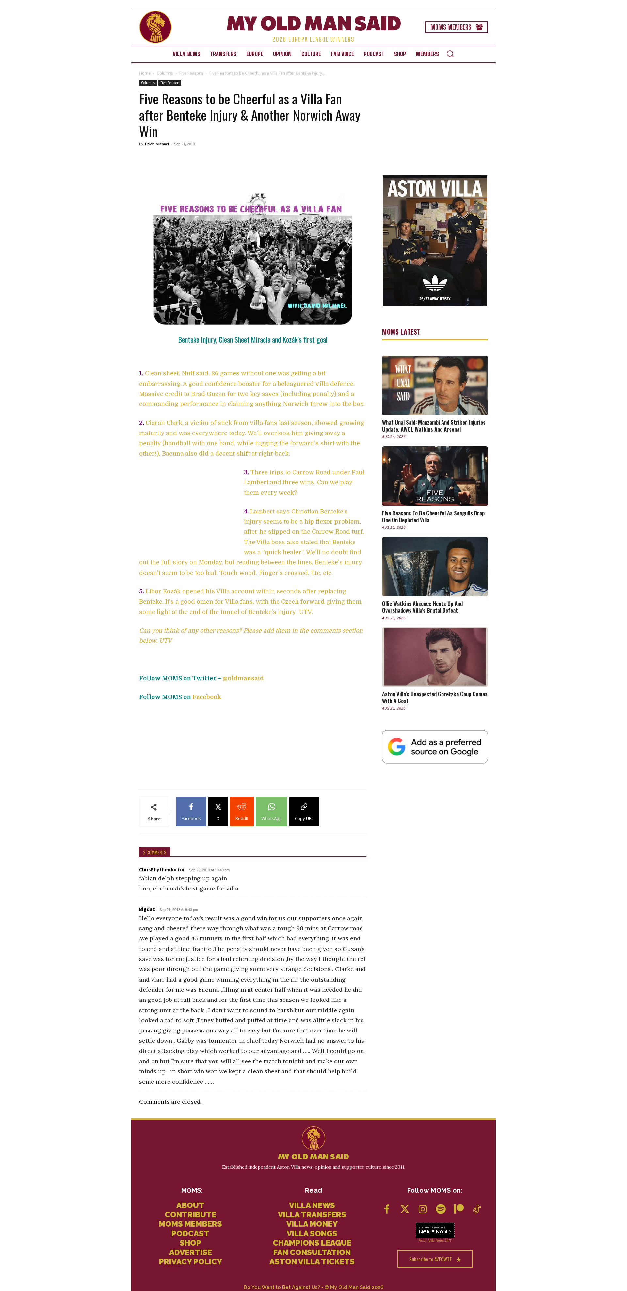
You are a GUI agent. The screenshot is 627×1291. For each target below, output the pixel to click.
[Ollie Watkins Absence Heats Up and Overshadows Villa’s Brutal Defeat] (435, 566)
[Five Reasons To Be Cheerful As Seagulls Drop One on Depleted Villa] (435, 476)
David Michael (157, 144)
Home (145, 73)
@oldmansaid (243, 678)
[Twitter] (404, 1210)
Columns (165, 73)
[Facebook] (386, 1210)
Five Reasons (191, 73)
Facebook (206, 697)
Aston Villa (427, 1240)
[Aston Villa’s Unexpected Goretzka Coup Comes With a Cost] (435, 657)
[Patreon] (458, 1210)
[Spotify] (440, 1210)
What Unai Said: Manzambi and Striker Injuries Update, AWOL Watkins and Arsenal (434, 426)
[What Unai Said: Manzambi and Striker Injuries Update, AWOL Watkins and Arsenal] (435, 385)
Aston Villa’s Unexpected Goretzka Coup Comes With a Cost (435, 697)
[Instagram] (422, 1210)
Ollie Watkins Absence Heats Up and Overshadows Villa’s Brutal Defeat (422, 607)
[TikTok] (476, 1210)
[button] (450, 53)
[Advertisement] (253, 168)
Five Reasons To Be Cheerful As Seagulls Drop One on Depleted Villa (433, 516)
